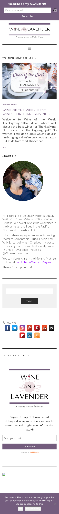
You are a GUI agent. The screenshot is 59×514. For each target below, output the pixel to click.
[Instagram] (22, 328)
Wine (4, 147)
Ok (20, 508)
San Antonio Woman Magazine (35, 262)
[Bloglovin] (52, 328)
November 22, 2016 (9, 105)
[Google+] (29, 328)
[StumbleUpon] (44, 328)
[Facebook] (7, 328)
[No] (55, 503)
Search (29, 301)
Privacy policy (33, 508)
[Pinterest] (37, 328)
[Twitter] (15, 328)
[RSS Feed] (37, 335)
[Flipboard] (22, 335)
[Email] (29, 335)
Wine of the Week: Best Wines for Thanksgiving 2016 (29, 112)
